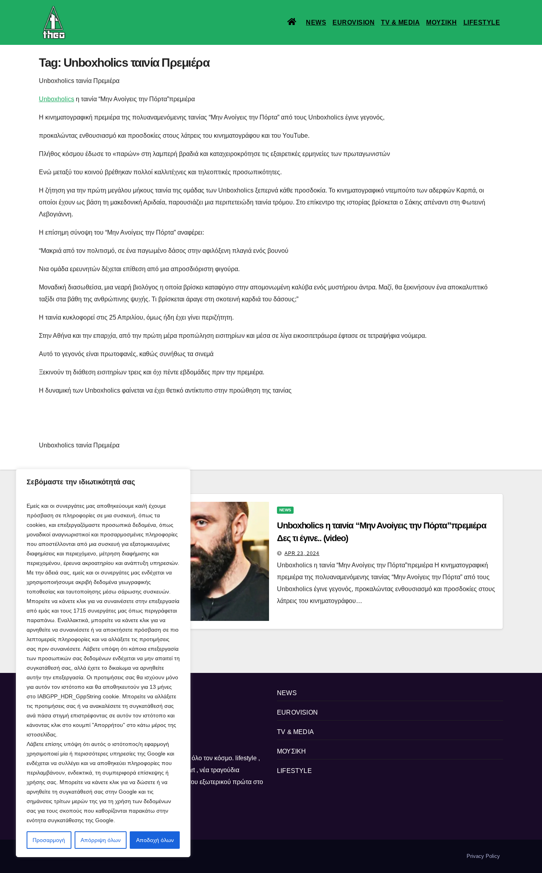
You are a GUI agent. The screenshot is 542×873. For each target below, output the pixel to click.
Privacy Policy (483, 856)
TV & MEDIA (400, 22)
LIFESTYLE (481, 22)
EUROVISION (354, 22)
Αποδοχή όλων (155, 840)
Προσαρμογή (49, 840)
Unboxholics (56, 99)
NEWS (316, 22)
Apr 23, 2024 (301, 553)
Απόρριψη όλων (101, 840)
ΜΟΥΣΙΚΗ (441, 22)
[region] (103, 663)
